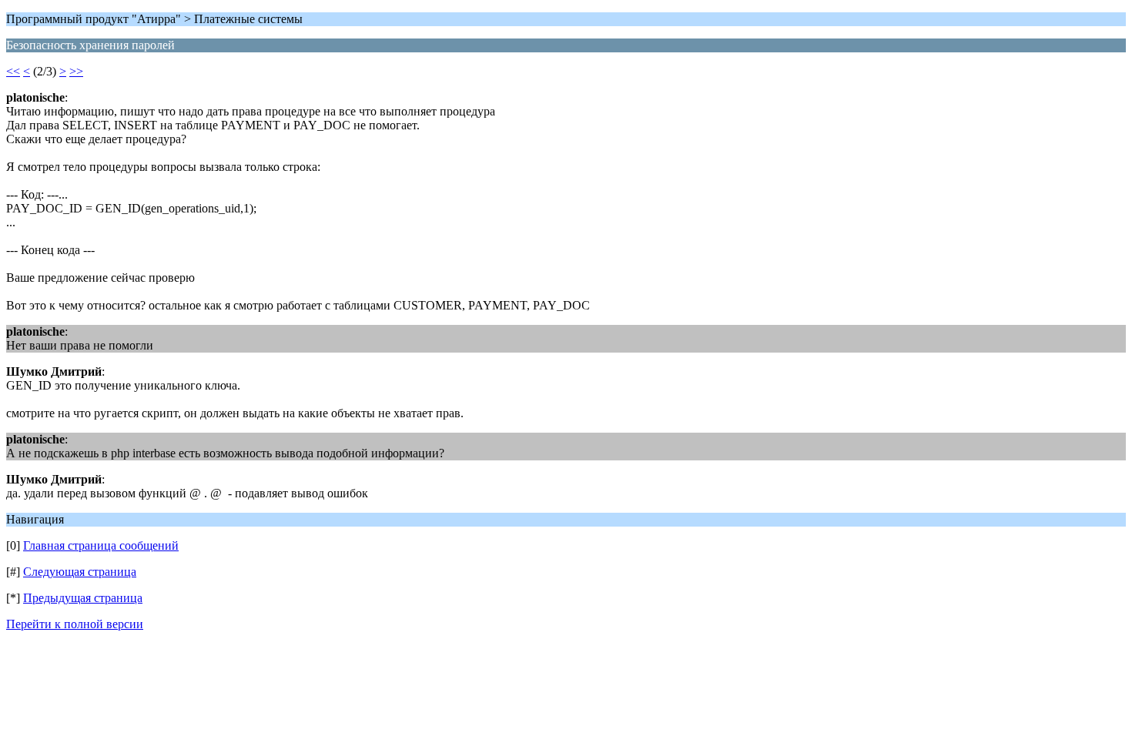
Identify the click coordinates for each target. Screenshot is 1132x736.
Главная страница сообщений (101, 545)
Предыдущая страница (82, 597)
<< (13, 71)
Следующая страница (79, 571)
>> (76, 71)
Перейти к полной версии (74, 624)
